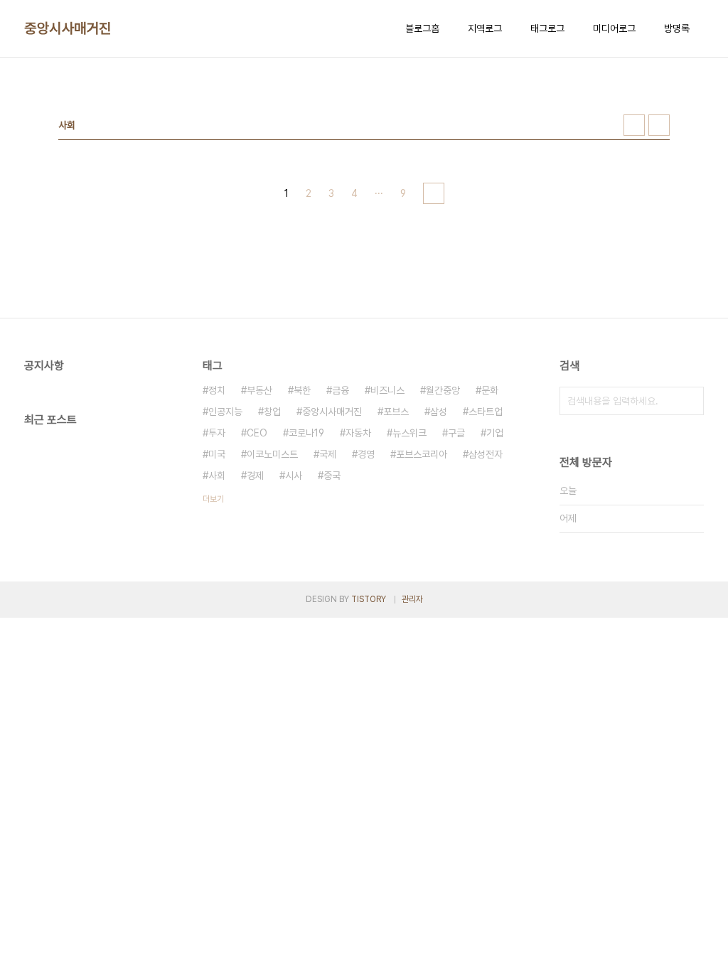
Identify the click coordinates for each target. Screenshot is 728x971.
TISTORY (368, 599)
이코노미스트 (272, 454)
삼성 (438, 411)
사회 (216, 475)
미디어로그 (614, 28)
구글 (456, 433)
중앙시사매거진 (68, 28)
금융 (340, 390)
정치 (216, 390)
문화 (489, 390)
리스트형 (659, 125)
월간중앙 (443, 390)
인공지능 (225, 411)
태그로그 (547, 28)
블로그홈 (422, 28)
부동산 (259, 390)
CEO (257, 433)
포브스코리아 (421, 454)
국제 (327, 454)
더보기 (213, 499)
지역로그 (485, 28)
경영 (366, 454)
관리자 (412, 599)
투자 (216, 433)
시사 (293, 475)
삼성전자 (486, 454)
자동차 (358, 433)
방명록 (677, 28)
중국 (332, 475)
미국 (216, 454)
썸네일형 (634, 125)
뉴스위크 (409, 433)
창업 (272, 411)
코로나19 (306, 433)
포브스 (396, 411)
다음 (433, 193)
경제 (255, 475)
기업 (494, 433)
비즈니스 (387, 390)
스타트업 (486, 411)
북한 (302, 390)
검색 (689, 400)
